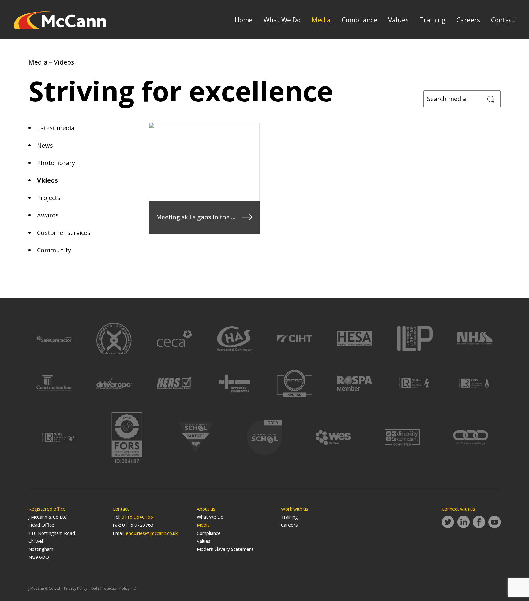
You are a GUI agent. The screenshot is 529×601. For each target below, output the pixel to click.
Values (398, 20)
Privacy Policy (75, 588)
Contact (503, 20)
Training (432, 20)
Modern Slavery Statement (225, 549)
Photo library (56, 163)
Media (321, 20)
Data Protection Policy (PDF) (115, 588)
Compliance (359, 20)
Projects (48, 198)
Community (54, 250)
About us (206, 509)
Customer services (63, 233)
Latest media (55, 128)
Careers (468, 20)
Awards (48, 215)
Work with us (294, 509)
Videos (47, 180)
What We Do (282, 20)
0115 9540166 (137, 517)
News (45, 145)
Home (244, 20)
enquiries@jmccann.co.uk (152, 533)
